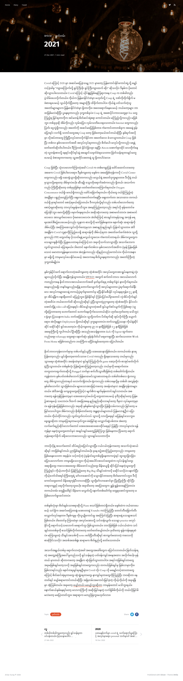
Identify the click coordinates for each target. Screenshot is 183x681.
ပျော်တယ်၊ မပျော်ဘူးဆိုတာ (87, 585)
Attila (175, 675)
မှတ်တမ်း (55, 614)
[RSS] (174, 4)
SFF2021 (90, 277)
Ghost (163, 675)
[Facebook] (137, 614)
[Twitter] (169, 4)
